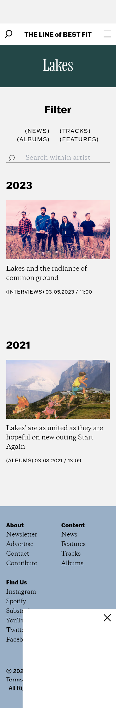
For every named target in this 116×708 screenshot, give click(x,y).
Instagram (21, 592)
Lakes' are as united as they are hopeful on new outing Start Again (54, 438)
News (69, 535)
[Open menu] (107, 34)
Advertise (19, 544)
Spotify (16, 601)
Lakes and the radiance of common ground (46, 273)
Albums (20, 460)
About (15, 525)
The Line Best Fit (58, 34)
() (37, 130)
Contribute (21, 563)
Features (73, 544)
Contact (17, 554)
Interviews (25, 292)
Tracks (71, 554)
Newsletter (21, 535)
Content (73, 525)
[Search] (8, 34)
